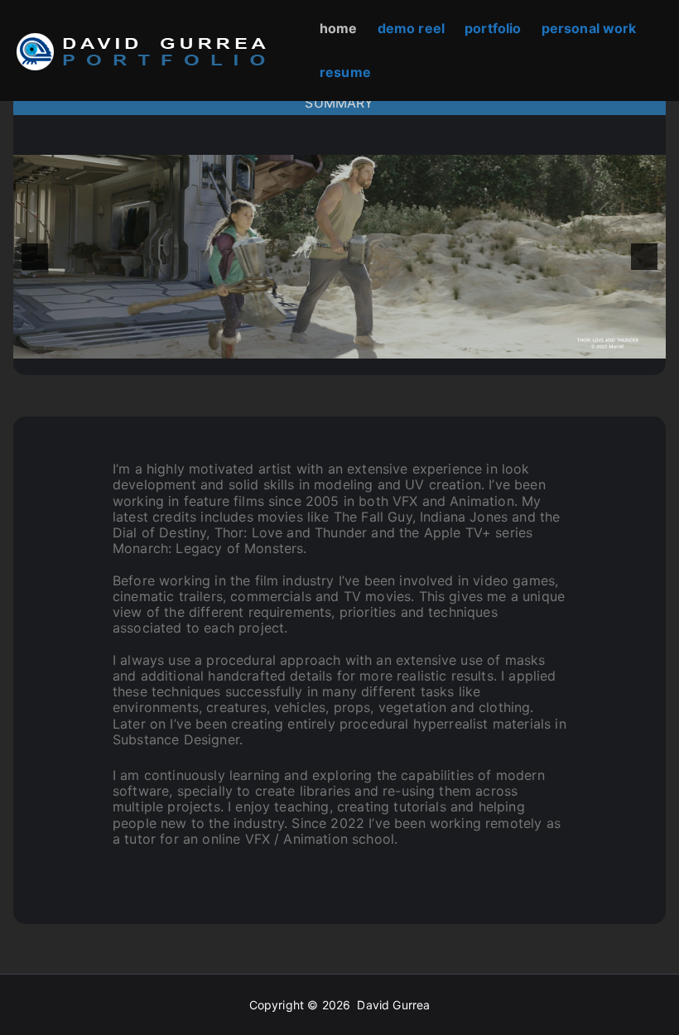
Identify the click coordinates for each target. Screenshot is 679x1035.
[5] (339, 344)
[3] (305, 344)
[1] (270, 344)
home (339, 28)
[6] (357, 344)
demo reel (411, 28)
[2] (287, 344)
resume (345, 72)
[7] (374, 344)
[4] (322, 344)
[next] (644, 256)
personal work (589, 28)
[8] (391, 344)
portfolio (493, 28)
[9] (409, 344)
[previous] (35, 256)
